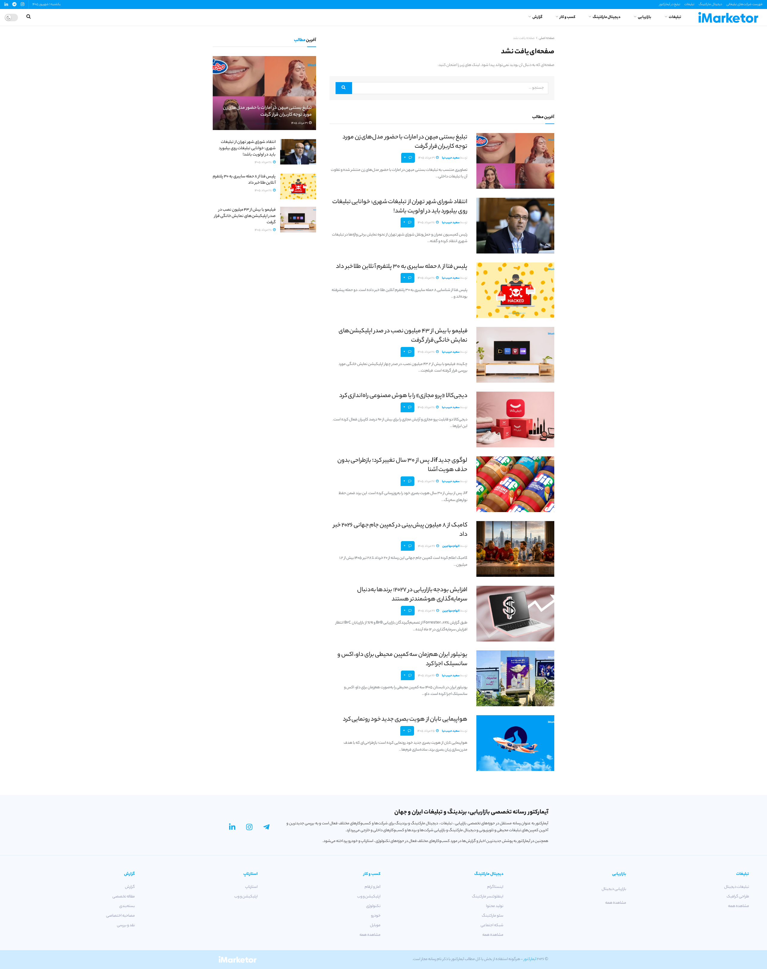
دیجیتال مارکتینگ (710, 4)
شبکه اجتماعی (492, 925)
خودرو (376, 916)
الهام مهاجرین (451, 546)
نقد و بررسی (126, 925)
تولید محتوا (494, 906)
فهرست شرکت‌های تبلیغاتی (744, 4)
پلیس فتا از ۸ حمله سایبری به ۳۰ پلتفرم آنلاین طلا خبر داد (401, 267)
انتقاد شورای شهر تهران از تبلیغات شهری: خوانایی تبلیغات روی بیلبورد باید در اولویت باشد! (399, 206)
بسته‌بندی (127, 906)
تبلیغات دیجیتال (736, 887)
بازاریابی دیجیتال (614, 889)
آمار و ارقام (373, 887)
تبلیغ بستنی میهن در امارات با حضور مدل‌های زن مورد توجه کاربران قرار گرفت (404, 142)
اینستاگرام (495, 887)
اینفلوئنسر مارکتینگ (487, 896)
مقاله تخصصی (123, 896)
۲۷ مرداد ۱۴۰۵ (426, 481)
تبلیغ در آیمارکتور (669, 4)
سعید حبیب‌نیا (451, 158)
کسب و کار (567, 17)
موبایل (375, 925)
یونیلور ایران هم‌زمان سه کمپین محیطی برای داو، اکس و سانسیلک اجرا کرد (402, 659)
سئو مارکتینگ (492, 916)
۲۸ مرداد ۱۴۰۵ (426, 222)
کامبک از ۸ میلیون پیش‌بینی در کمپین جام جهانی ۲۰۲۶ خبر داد (400, 530)
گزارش (537, 17)
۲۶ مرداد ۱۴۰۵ (426, 675)
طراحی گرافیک (738, 896)
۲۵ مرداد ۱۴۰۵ (426, 731)
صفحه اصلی (546, 38)
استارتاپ (251, 887)
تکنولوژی (373, 906)
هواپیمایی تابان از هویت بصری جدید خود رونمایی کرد (405, 720)
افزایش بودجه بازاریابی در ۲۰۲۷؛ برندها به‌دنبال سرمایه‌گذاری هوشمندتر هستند (412, 594)
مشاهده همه (738, 906)
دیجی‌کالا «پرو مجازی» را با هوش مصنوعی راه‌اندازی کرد (403, 396)
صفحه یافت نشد (524, 38)
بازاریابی (644, 17)
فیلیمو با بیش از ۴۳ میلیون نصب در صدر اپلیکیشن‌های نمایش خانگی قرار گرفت (403, 335)
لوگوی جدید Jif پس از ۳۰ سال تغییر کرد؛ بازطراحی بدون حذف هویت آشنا (402, 465)
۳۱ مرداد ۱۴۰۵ (426, 158)
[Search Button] (344, 88)
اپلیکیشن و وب (369, 896)
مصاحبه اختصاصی (120, 916)
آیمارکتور (530, 959)
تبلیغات (689, 4)
